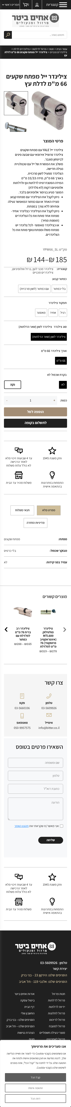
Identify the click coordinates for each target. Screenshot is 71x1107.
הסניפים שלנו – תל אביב (20, 1026)
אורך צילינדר (59, 351)
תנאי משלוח (22, 510)
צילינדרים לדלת (21, 49)
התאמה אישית (35, 1088)
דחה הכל (35, 1098)
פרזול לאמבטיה (55, 1039)
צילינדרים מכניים (58, 52)
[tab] (49, 510)
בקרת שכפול (59, 375)
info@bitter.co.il (49, 728)
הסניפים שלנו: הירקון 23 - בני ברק (44, 975)
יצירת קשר (60, 968)
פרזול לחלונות (56, 1013)
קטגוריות (52, 5)
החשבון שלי (28, 1013)
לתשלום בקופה (36, 422)
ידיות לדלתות (57, 1007)
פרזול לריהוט (57, 1020)
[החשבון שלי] (37, 4)
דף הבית (29, 1007)
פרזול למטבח (57, 1026)
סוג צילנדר (60, 327)
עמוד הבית (61, 49)
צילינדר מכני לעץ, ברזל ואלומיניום (32, 269)
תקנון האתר (21, 826)
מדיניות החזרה (36, 523)
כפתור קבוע (59, 279)
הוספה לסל (35, 411)
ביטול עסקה (27, 1000)
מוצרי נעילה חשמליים (52, 1033)
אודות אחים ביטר (24, 994)
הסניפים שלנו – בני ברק (21, 1020)
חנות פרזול (58, 994)
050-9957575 (22, 728)
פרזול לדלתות (39, 49)
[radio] (59, 289)
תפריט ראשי (12, 5)
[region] (35, 1073)
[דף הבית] (35, 20)
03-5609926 (49, 708)
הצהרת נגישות (26, 1033)
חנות (51, 49)
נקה (12, 384)
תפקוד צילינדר (58, 303)
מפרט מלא (48, 510)
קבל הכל (35, 1077)
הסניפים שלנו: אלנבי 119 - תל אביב (43, 981)
